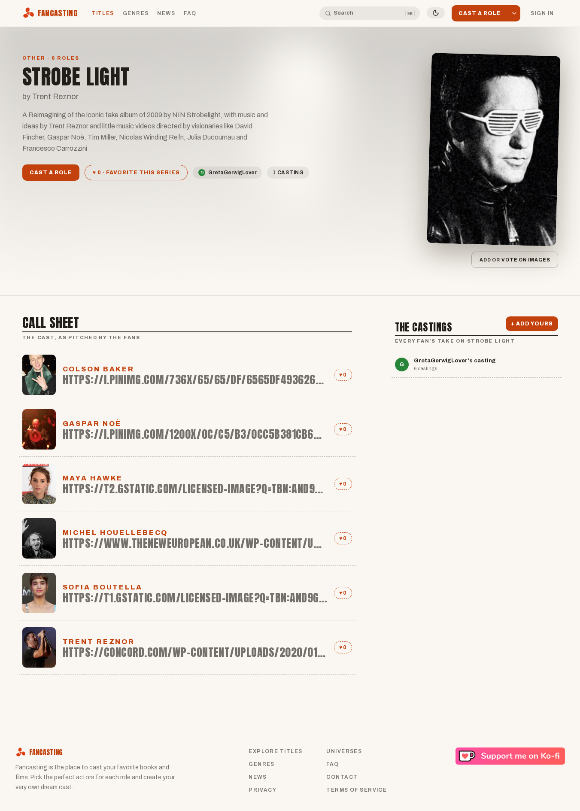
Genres (136, 13)
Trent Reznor (99, 641)
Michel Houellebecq (115, 532)
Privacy (262, 790)
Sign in (542, 13)
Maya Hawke (93, 478)
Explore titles (275, 751)
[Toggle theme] (436, 12)
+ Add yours (532, 324)
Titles (102, 13)
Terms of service (356, 790)
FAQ (190, 13)
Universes (344, 751)
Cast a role (51, 173)
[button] (514, 13)
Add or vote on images (514, 259)
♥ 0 (342, 375)
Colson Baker (99, 369)
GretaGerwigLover (228, 173)
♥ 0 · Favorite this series (136, 173)
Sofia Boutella (103, 587)
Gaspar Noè (92, 423)
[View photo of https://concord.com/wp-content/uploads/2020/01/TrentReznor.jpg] (39, 647)
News (166, 13)
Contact (342, 777)
